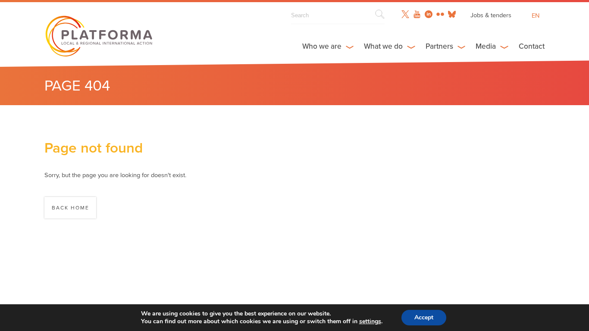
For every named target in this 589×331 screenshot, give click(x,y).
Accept (423, 317)
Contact (532, 46)
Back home (70, 208)
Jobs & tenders (490, 15)
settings (370, 321)
